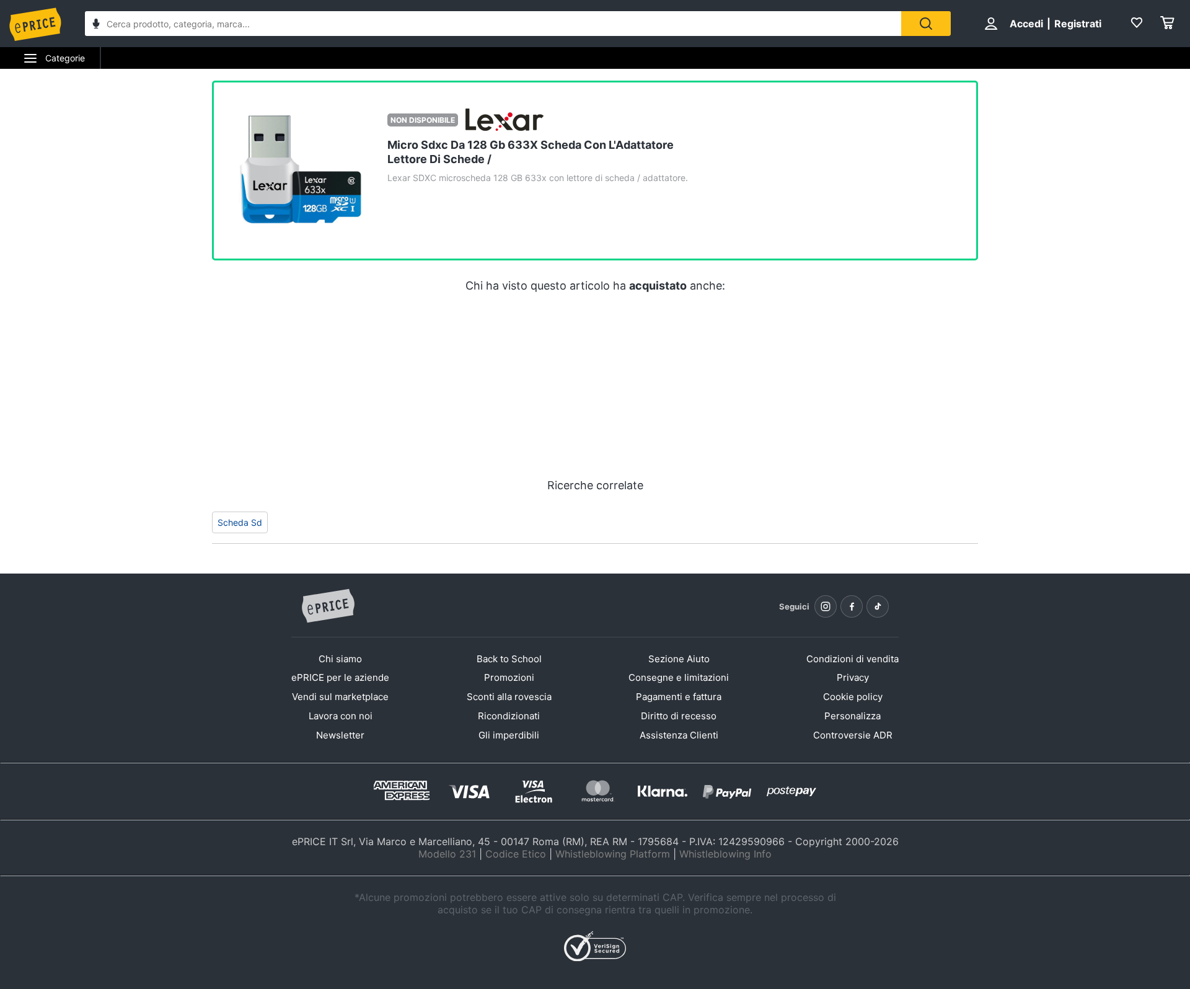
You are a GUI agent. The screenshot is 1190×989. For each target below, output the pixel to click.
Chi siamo (340, 659)
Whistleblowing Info (725, 854)
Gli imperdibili (508, 735)
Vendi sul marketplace (340, 697)
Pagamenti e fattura (678, 697)
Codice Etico (515, 854)
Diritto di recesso (678, 716)
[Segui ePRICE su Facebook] (851, 606)
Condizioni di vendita (852, 659)
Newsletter (340, 735)
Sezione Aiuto (679, 659)
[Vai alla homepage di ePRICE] (328, 606)
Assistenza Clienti (679, 735)
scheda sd (240, 522)
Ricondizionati (509, 716)
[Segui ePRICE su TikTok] (877, 606)
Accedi (1026, 23)
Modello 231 (447, 854)
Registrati (1077, 23)
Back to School (509, 659)
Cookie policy (853, 697)
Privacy (853, 677)
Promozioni (509, 677)
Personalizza (852, 716)
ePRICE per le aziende (340, 677)
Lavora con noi (340, 716)
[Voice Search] (96, 25)
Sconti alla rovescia (509, 697)
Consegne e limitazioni (678, 677)
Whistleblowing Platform (612, 854)
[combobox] (493, 23)
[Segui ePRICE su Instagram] (825, 606)
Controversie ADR (852, 735)
